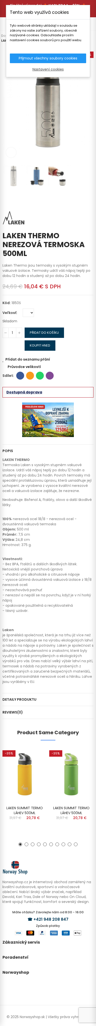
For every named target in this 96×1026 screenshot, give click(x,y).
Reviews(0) (12, 712)
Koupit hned (40, 345)
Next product (90, 199)
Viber (50, 376)
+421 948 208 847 (50, 919)
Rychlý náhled (34, 765)
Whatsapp (40, 376)
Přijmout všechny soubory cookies (48, 58)
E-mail (30, 376)
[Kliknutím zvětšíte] (11, 152)
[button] (7, 104)
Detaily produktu (19, 699)
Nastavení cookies (48, 69)
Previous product (82, 199)
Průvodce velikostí (24, 366)
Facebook (20, 376)
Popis (7, 450)
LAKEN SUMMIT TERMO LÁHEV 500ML (24, 810)
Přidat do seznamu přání (27, 359)
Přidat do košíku (44, 332)
